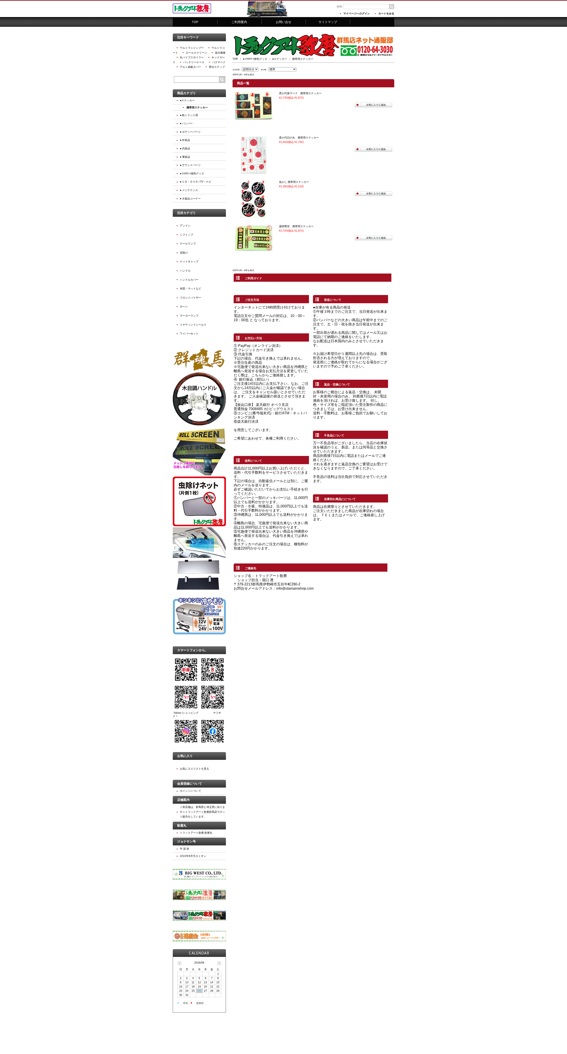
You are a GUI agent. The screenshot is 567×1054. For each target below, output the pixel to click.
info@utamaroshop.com (295, 588)
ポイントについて (190, 790)
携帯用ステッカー (197, 107)
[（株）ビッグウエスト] (199, 878)
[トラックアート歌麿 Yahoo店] (199, 919)
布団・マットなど (190, 288)
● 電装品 (185, 156)
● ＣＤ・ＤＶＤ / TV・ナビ (195, 181)
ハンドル (185, 270)
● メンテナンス (189, 190)
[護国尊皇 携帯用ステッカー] (253, 249)
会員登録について (189, 783)
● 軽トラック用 (189, 115)
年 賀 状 (184, 848)
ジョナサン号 (186, 841)
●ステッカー (279, 59)
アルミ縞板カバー (190, 66)
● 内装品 (185, 148)
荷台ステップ (217, 66)
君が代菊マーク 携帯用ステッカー (300, 93)
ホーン (184, 306)
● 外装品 (185, 140)
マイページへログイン (356, 13)
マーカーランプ (189, 315)
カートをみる (386, 13)
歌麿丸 (181, 825)
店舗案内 (183, 800)
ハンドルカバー (189, 279)
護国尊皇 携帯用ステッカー (296, 226)
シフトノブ (186, 234)
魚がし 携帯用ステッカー (294, 182)
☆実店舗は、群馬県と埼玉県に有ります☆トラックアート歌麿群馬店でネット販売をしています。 (202, 812)
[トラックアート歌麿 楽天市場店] (199, 899)
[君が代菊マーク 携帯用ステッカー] (253, 117)
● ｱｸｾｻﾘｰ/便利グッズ (255, 59)
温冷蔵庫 (220, 52)
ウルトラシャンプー (192, 47)
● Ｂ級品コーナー (190, 198)
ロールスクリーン (196, 52)
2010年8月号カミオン (193, 856)
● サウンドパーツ (190, 165)
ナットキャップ (189, 261)
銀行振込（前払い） (255, 379)
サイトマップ (327, 22)
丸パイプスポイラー (192, 57)
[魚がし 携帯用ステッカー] (253, 216)
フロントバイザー (190, 297)
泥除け (184, 252)
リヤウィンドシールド (193, 324)
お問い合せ (283, 22)
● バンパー (186, 123)
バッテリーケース (193, 62)
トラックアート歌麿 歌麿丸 (196, 832)
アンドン (185, 225)
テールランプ (188, 243)
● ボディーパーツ (190, 131)
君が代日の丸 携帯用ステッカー (299, 137)
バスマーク (218, 62)
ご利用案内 (239, 22)
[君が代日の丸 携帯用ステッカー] (253, 171)
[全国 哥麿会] (199, 940)
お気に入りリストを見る (194, 768)
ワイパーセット (189, 333)
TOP (195, 22)
